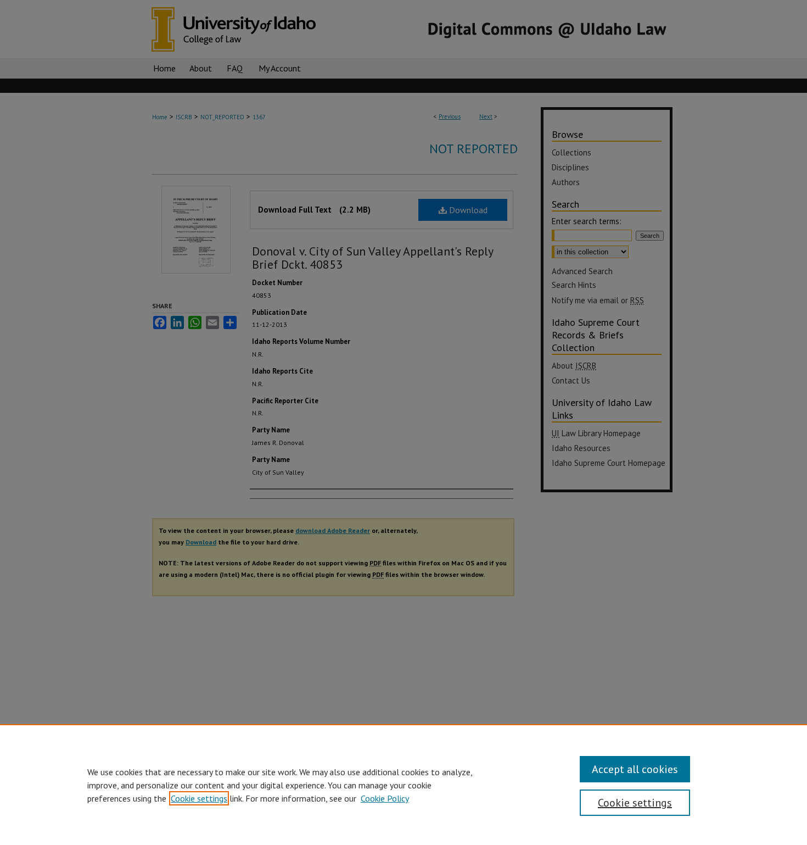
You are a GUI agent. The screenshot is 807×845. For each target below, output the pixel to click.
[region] (403, 784)
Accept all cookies (635, 769)
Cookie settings (199, 798)
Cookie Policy (385, 798)
